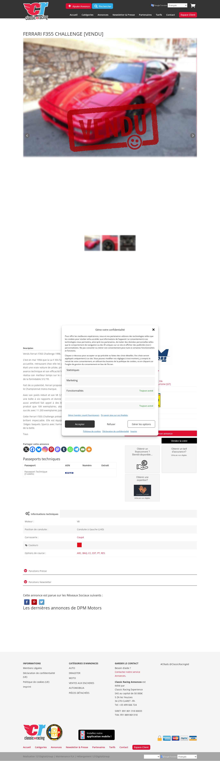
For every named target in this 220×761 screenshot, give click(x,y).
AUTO (72, 668)
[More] (89, 449)
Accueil (73, 15)
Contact (170, 15)
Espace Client (188, 15)
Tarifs (159, 15)
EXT (94, 553)
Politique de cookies (92, 431)
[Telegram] (76, 449)
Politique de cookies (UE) (36, 681)
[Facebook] (32, 449)
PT (98, 553)
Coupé (80, 537)
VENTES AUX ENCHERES (81, 683)
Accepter (80, 424)
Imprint (133, 431)
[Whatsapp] (70, 449)
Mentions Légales (32, 668)
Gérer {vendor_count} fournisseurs (83, 415)
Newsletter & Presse (124, 15)
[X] (26, 449)
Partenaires (145, 15)
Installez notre (99, 734)
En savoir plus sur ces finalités (114, 415)
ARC (79, 553)
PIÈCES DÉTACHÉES (79, 692)
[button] (153, 329)
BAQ (84, 553)
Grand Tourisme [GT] (159, 384)
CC (89, 553)
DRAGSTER (74, 673)
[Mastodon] (57, 449)
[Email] (83, 449)
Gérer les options (141, 424)
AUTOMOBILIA (76, 687)
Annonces (103, 15)
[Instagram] (45, 449)
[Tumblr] (64, 449)
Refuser (111, 424)
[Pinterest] (51, 449)
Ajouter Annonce (81, 6)
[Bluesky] (39, 449)
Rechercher (104, 6)
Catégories (87, 15)
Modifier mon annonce (160, 433)
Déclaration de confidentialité (115, 431)
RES (103, 553)
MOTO (72, 678)
